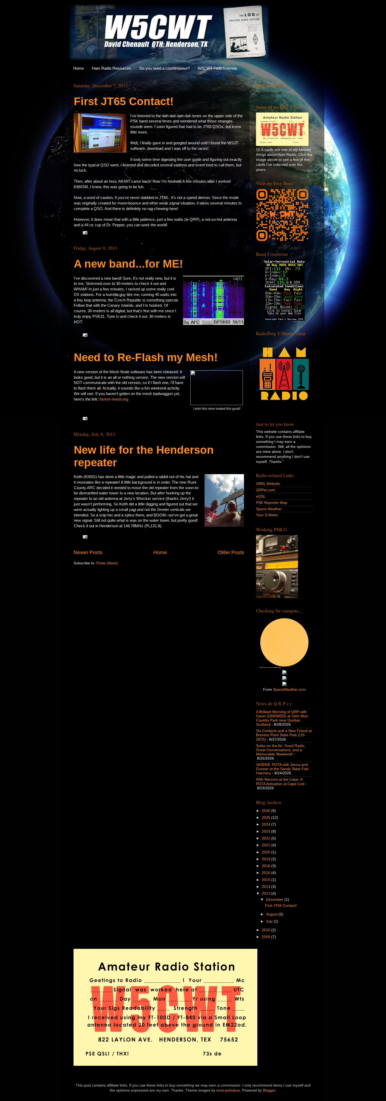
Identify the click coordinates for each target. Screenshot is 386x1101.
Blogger (269, 1090)
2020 (266, 852)
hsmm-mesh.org (114, 399)
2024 (266, 824)
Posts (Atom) (107, 563)
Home (78, 68)
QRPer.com (265, 490)
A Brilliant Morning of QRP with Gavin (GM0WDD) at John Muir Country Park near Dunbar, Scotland (282, 718)
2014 (266, 887)
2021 (266, 845)
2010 (266, 930)
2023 (266, 831)
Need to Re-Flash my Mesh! (146, 357)
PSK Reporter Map (271, 503)
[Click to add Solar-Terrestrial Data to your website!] (284, 319)
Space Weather (269, 509)
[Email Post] (84, 232)
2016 (266, 873)
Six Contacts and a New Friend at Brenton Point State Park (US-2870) (284, 735)
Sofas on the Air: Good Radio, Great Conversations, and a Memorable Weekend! (280, 750)
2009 (266, 937)
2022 (266, 838)
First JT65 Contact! (124, 101)
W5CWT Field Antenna (217, 68)
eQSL (260, 496)
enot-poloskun (228, 1090)
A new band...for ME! (128, 264)
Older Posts (231, 552)
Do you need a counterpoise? (164, 68)
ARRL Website (268, 484)
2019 (266, 859)
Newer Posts (88, 552)
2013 (266, 893)
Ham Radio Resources (111, 68)
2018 (266, 866)
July (270, 921)
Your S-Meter (267, 515)
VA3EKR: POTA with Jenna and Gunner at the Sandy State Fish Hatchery (282, 769)
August (272, 914)
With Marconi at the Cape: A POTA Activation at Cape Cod (280, 781)
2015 (266, 880)
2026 (266, 811)
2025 (266, 818)
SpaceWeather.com (289, 690)
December (275, 900)
